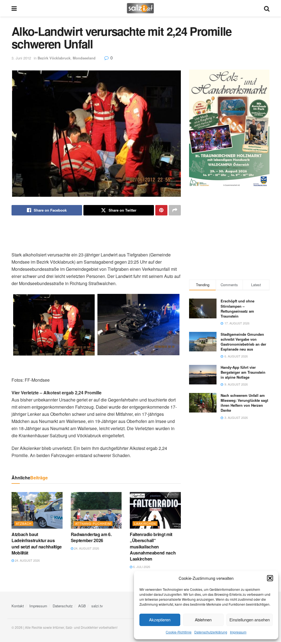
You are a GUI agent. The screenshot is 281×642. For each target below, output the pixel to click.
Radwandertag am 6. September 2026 (91, 537)
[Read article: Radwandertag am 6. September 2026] (96, 510)
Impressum (238, 632)
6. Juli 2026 (141, 566)
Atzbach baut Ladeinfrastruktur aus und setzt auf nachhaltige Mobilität (37, 543)
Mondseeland (84, 58)
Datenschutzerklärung (210, 632)
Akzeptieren (159, 619)
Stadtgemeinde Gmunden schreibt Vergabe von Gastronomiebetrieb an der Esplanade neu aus (243, 342)
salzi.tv (97, 605)
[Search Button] (266, 8)
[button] (270, 578)
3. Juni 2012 (21, 58)
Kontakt (18, 605)
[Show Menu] (14, 8)
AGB (82, 605)
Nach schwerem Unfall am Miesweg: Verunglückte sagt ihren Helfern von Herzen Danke (244, 403)
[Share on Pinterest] (161, 210)
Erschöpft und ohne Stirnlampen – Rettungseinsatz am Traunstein (237, 308)
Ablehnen (203, 619)
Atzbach (24, 523)
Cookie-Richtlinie (179, 632)
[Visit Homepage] (140, 8)
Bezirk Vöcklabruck (54, 58)
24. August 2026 (27, 560)
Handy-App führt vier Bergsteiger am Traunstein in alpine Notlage (243, 372)
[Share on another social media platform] (175, 210)
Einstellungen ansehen (249, 619)
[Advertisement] (96, 233)
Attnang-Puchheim (93, 523)
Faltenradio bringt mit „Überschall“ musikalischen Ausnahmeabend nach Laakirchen (153, 546)
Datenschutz (63, 605)
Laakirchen (145, 523)
